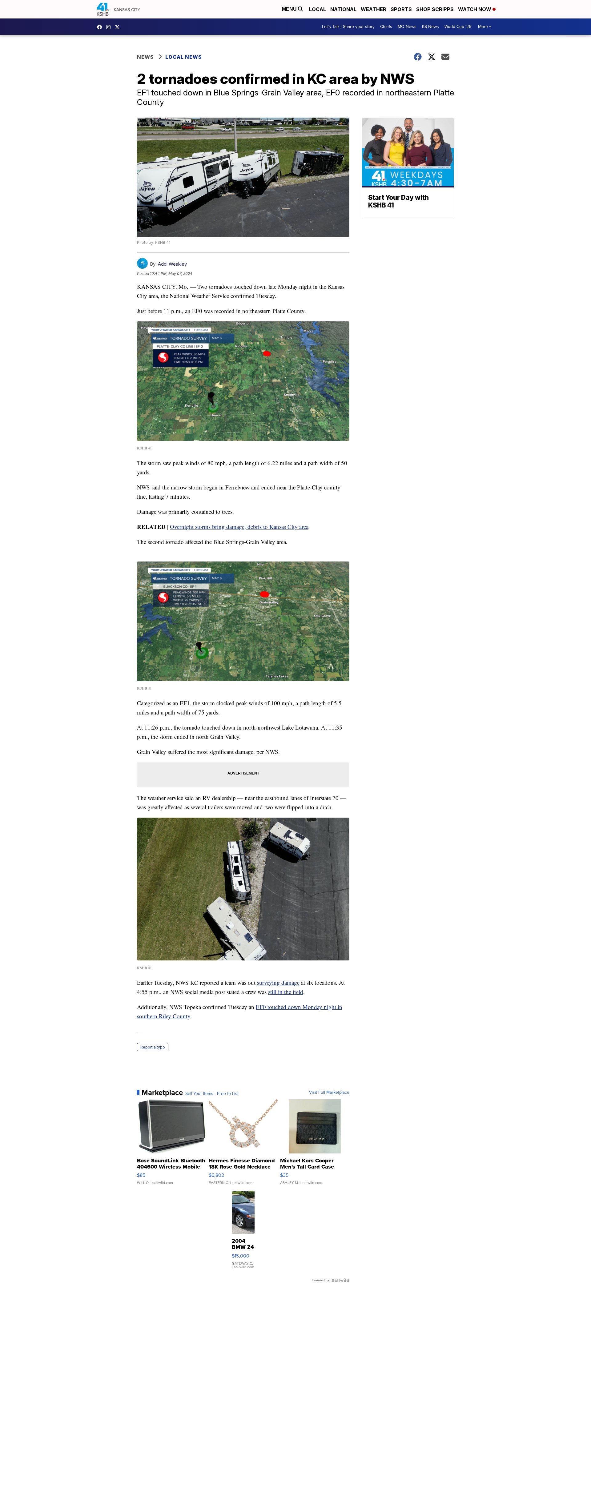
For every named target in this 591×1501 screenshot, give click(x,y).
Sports (401, 9)
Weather (373, 9)
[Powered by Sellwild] (340, 1280)
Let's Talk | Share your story (348, 26)
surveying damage (278, 982)
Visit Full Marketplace (329, 1092)
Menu (290, 9)
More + (484, 26)
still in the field (285, 992)
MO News (407, 26)
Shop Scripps (435, 9)
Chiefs (386, 26)
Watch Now (475, 9)
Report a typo (152, 1047)
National (343, 9)
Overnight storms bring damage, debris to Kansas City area (239, 526)
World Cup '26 (457, 26)
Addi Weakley (172, 264)
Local (317, 9)
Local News (183, 57)
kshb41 (101, 27)
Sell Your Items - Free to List (212, 1094)
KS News (430, 26)
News (145, 57)
